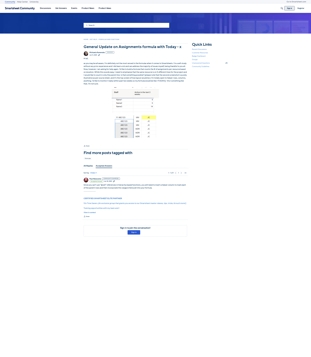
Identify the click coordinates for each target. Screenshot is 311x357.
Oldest (93, 173)
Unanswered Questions (209, 63)
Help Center (22, 1)
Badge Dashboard (198, 56)
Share (87, 146)
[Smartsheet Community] (20, 8)
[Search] (282, 8)
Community (10, 1)
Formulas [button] (88, 158)
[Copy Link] (99, 55)
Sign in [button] (134, 232)
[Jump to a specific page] (185, 173)
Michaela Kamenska (97, 52)
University (34, 1)
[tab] (88, 166)
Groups (195, 59)
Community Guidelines (200, 66)
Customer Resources (200, 53)
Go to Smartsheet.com (296, 1)
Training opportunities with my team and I (101, 208)
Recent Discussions (199, 49)
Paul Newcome (95, 179)
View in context (90, 212)
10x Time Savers (135, 203)
